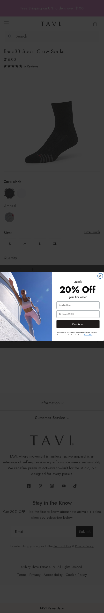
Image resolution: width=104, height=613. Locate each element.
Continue (78, 324)
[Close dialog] (100, 276)
